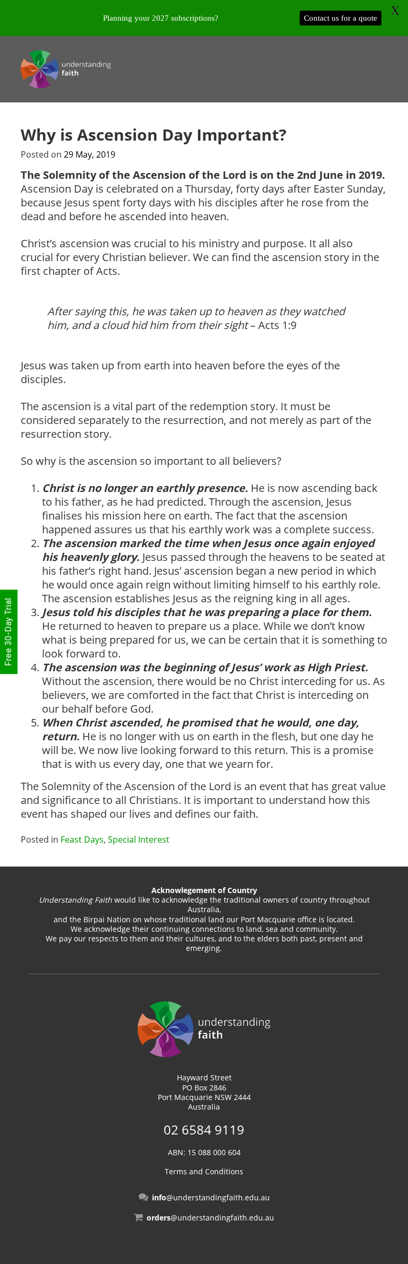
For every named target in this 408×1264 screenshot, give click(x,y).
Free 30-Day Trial (8, 632)
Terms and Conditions (204, 1171)
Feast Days (82, 839)
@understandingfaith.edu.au (211, 1197)
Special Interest (138, 839)
